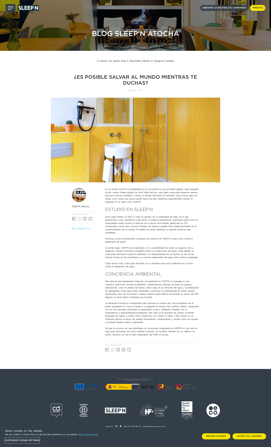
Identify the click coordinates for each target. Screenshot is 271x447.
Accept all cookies (249, 436)
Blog (74, 228)
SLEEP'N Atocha (80, 206)
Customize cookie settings (22, 440)
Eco (89, 228)
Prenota (257, 8)
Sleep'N (82, 228)
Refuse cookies (216, 436)
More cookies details (88, 435)
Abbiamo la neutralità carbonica (224, 8)
